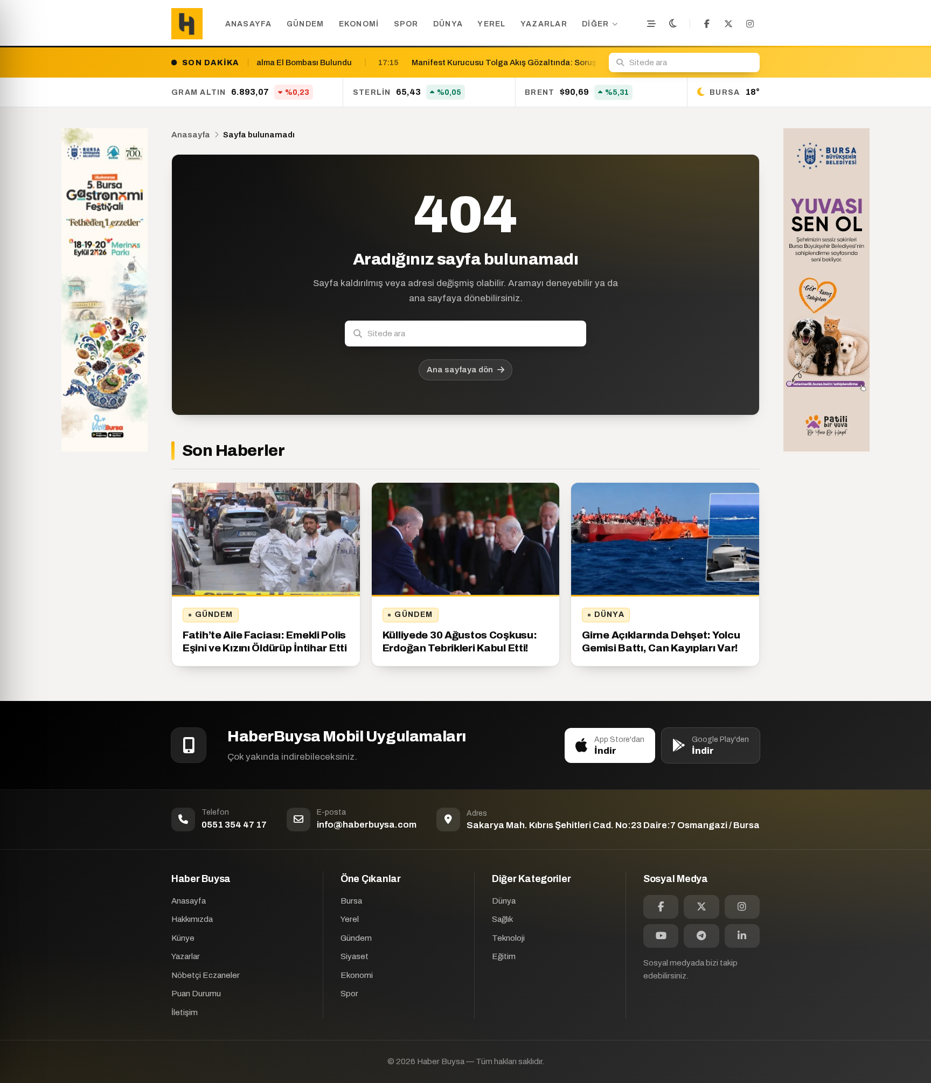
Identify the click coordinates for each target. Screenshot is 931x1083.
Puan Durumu (196, 993)
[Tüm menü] (651, 23)
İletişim (184, 1012)
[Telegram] (701, 936)
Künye (182, 938)
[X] (728, 23)
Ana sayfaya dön (460, 369)
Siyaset (355, 956)
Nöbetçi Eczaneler (205, 975)
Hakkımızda (192, 919)
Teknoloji (508, 938)
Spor (406, 24)
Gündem (305, 24)
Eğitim (504, 956)
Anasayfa (248, 24)
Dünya (448, 24)
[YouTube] (660, 936)
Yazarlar (543, 24)
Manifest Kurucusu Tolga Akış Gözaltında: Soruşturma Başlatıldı (411, 62)
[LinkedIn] (742, 936)
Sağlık (502, 919)
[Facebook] (707, 23)
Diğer (595, 24)
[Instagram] (750, 23)
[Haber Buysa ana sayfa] (187, 23)
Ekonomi (359, 24)
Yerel (491, 24)
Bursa (351, 901)
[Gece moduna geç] (673, 23)
